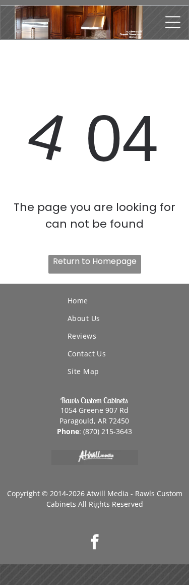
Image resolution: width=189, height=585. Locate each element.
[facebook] (94, 543)
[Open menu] (172, 22)
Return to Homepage (95, 261)
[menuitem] (128, 300)
